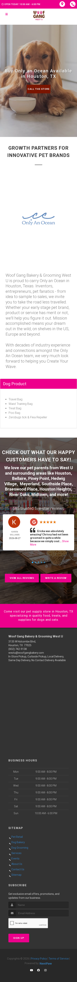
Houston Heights (55, 489)
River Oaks (19, 494)
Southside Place (56, 484)
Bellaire (19, 478)
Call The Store (39, 89)
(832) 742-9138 (17, 648)
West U (66, 467)
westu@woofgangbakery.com (26, 652)
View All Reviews (22, 578)
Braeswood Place (21, 489)
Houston (63, 473)
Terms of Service (59, 958)
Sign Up (18, 938)
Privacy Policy (39, 958)
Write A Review (56, 578)
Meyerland (29, 484)
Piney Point (38, 478)
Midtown (39, 494)
